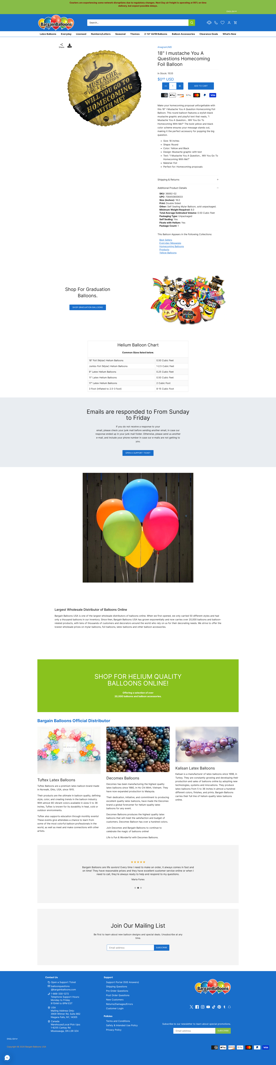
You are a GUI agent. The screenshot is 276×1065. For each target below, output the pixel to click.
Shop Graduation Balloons (87, 307)
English (231, 11)
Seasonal (120, 33)
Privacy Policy (113, 1029)
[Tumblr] (224, 1006)
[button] (7, 1057)
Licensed (81, 33)
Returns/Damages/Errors (119, 1004)
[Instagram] (202, 1007)
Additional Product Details (172, 188)
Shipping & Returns (168, 179)
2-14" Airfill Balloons (155, 33)
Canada (55, 1021)
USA (53, 1007)
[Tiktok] (213, 1007)
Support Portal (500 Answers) (122, 982)
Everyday (66, 33)
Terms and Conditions (118, 1021)
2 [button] (138, 887)
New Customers (114, 999)
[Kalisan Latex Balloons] (207, 744)
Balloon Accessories (183, 33)
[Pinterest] (219, 1007)
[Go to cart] (235, 23)
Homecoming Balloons (171, 246)
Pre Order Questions (117, 990)
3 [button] (140, 887)
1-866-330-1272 (59, 993)
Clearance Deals (209, 33)
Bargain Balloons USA (35, 1046)
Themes (135, 33)
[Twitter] (191, 1007)
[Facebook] (197, 1007)
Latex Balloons (48, 33)
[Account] (229, 23)
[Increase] (179, 86)
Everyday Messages (170, 243)
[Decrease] (165, 86)
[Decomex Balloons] (138, 749)
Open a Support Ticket (138, 453)
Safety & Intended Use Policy (122, 1025)
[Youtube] (208, 1007)
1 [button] (135, 887)
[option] (104, 88)
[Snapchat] (229, 1006)
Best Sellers (165, 239)
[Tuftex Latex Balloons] (69, 750)
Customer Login (114, 1008)
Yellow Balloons (168, 252)
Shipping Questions (116, 986)
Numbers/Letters (101, 33)
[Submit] (191, 22)
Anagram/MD (165, 47)
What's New (229, 33)
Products (164, 249)
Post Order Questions (117, 995)
